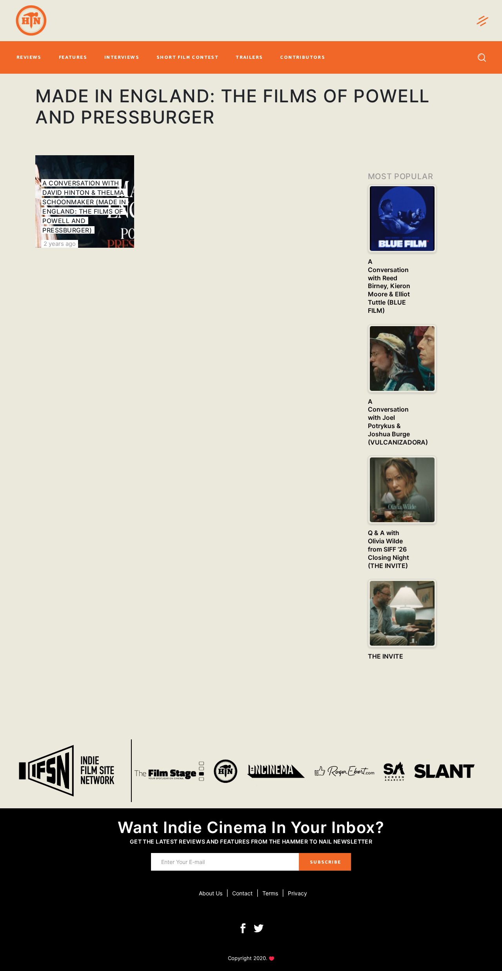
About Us (210, 893)
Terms (270, 893)
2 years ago (60, 243)
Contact (242, 893)
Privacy (297, 893)
